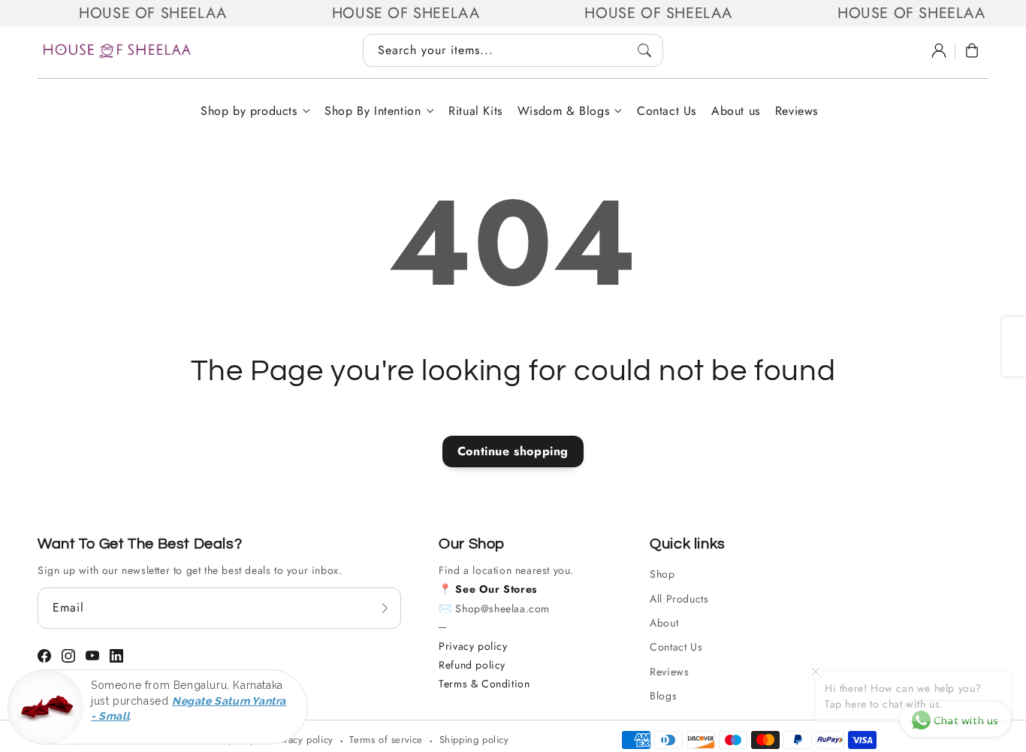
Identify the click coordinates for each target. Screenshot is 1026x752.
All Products (679, 598)
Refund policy (472, 664)
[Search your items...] (644, 50)
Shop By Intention (372, 111)
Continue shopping (513, 451)
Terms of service (386, 739)
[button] (971, 50)
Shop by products (249, 111)
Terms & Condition (484, 683)
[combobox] (513, 50)
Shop (662, 573)
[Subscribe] (384, 607)
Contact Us (676, 646)
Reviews (669, 671)
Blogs (663, 695)
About (664, 622)
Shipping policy (474, 739)
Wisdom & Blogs (563, 111)
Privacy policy (473, 646)
